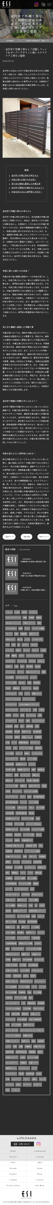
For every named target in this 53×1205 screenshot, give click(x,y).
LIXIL (15, 748)
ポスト (21, 721)
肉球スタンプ (34, 634)
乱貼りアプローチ (11, 981)
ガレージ (9, 634)
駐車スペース (26, 732)
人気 (23, 1003)
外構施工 (23, 1063)
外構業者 (38, 737)
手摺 (33, 916)
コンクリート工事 (11, 786)
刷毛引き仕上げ (34, 786)
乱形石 (26, 976)
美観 (20, 1046)
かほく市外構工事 (35, 1019)
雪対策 (21, 1074)
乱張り (18, 650)
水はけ (21, 656)
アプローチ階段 (20, 878)
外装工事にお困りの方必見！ (24, 179)
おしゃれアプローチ (12, 1003)
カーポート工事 (29, 835)
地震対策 (9, 851)
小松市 (41, 710)
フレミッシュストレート (34, 656)
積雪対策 (25, 1014)
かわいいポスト (38, 1008)
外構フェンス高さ (11, 970)
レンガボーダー (37, 639)
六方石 (42, 905)
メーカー (33, 677)
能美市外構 (9, 1052)
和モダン (9, 775)
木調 (34, 710)
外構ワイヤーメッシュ (13, 856)
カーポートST (25, 775)
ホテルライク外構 (24, 884)
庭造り (40, 1052)
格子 (30, 998)
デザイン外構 (19, 824)
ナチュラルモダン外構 (33, 949)
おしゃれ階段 (32, 878)
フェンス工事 (10, 807)
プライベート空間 (20, 998)
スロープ (41, 916)
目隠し (18, 1084)
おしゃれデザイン (11, 1063)
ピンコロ (16, 862)
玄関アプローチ (39, 1046)
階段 (43, 672)
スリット (41, 932)
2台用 (44, 786)
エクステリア (16, 1079)
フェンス (9, 612)
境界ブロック (22, 900)
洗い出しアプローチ (12, 894)
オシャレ (26, 650)
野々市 (17, 732)
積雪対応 (16, 688)
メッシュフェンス (38, 721)
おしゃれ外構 (25, 829)
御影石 (8, 862)
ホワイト (20, 672)
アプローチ (37, 1084)
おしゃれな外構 (11, 992)
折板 (29, 797)
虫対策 (8, 911)
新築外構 (29, 726)
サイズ (27, 694)
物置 (24, 618)
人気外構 (9, 824)
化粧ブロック (10, 900)
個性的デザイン (11, 1068)
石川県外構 (37, 732)
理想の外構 (9, 764)
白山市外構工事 (11, 884)
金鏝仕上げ (41, 867)
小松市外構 (35, 938)
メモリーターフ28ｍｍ (13, 1036)
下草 (20, 694)
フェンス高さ (25, 970)
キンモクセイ (10, 661)
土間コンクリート (29, 623)
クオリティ (32, 856)
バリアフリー (10, 916)
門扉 (15, 1046)
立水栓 (43, 650)
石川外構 (23, 965)
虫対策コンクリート (20, 911)
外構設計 (28, 1046)
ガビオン (25, 645)
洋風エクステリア (11, 1057)
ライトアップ (10, 1019)
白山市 (38, 666)
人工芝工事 (26, 1008)
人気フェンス (22, 807)
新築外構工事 (23, 742)
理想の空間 (15, 1014)
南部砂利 (41, 770)
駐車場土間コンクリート (37, 911)
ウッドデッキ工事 (37, 829)
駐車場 (31, 618)
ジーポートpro (37, 753)
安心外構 (22, 922)
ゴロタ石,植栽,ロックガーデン (29, 704)
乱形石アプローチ (26, 981)
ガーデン (9, 889)
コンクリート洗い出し (33, 824)
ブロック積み (10, 932)
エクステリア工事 (27, 818)
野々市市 (29, 666)
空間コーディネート (12, 1041)
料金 (37, 726)
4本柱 (8, 791)
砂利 (7, 1090)
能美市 (8, 715)
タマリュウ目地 (11, 683)
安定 (24, 856)
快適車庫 (41, 1041)
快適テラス (25, 1041)
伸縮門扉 (23, 634)
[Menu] (49, 4)
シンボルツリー (11, 721)
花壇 (7, 656)
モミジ (23, 873)
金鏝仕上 (23, 786)
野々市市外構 (32, 922)
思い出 (20, 639)
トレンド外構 (33, 802)
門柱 (13, 645)
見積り (34, 1079)
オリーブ (19, 753)
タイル (27, 628)
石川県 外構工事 (32, 780)
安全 (7, 1025)
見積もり (9, 666)
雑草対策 (9, 835)
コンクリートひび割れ (13, 1008)
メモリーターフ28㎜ (26, 748)
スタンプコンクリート (13, 618)
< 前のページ (9, 537)
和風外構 (9, 867)
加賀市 (17, 737)
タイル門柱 (9, 753)
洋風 (29, 992)
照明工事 (38, 873)
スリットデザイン (23, 938)
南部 (33, 770)
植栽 (39, 623)
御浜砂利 (38, 748)
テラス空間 (37, 992)
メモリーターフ (25, 710)
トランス (32, 764)
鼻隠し (27, 753)
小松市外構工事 (11, 943)
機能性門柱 (31, 1003)
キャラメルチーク (11, 759)
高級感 (36, 884)
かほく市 (9, 737)
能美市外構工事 (21, 1052)
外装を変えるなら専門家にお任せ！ (26, 191)
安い (22, 726)
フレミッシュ (10, 672)
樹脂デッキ (25, 954)
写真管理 (42, 856)
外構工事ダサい (27, 840)
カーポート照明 (24, 987)
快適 (22, 715)
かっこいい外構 (33, 1057)
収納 (39, 715)
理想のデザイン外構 (25, 943)
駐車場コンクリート (12, 818)
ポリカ (23, 797)
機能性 (14, 656)
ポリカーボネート (11, 797)
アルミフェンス (37, 970)
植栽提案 (32, 1052)
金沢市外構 (9, 813)
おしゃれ (42, 1079)
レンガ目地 (18, 867)
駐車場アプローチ (11, 829)
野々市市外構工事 (11, 802)
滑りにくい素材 (11, 922)
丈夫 (32, 889)
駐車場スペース (21, 764)
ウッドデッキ (22, 661)
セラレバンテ (19, 780)
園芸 (7, 949)
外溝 (7, 742)
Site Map (40, 1185)
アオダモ (38, 943)
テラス (16, 715)
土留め (23, 1057)
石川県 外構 (10, 770)
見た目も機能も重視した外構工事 (25, 183)
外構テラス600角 (11, 965)
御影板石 (15, 873)
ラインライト (17, 791)
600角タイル (36, 954)
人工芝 (17, 612)
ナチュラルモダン (17, 949)
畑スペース (25, 927)
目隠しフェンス (27, 737)
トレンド (23, 802)
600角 (8, 960)
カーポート (27, 1084)
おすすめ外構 (27, 960)
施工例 (36, 688)
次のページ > (43, 537)
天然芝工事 (17, 976)
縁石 (7, 873)
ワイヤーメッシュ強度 (32, 851)
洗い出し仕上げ (37, 894)
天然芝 (8, 976)
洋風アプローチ (29, 1025)
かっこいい (9, 1084)
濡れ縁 (23, 759)
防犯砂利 (18, 835)
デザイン (26, 1079)
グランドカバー (40, 981)
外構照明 (9, 878)
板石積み (20, 932)
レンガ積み (35, 927)
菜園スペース (10, 927)
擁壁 (20, 628)
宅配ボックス (22, 905)
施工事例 (9, 732)
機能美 (39, 618)
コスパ (8, 1046)
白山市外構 (37, 862)
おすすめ (32, 661)
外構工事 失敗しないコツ (14, 846)
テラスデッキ (39, 960)
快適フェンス (35, 1014)
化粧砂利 (9, 998)
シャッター (9, 650)
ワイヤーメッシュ (28, 699)
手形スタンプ (10, 639)
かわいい (35, 650)
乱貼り (33, 976)
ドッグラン (33, 612)
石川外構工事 (33, 965)
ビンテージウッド (11, 710)
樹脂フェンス (36, 694)
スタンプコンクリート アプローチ (32, 1030)
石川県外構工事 (39, 797)
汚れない (41, 661)
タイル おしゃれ (11, 1030)
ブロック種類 (33, 900)
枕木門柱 (36, 683)
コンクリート (26, 688)
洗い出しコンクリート (13, 623)
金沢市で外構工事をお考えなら (24, 175)
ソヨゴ (30, 873)
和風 (29, 683)
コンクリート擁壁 (38, 628)
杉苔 (30, 905)
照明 (16, 634)
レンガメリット (30, 867)
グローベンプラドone (13, 699)
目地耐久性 (18, 851)
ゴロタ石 (34, 645)
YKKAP (8, 688)
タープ (14, 742)
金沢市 (24, 612)
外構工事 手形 (31, 846)
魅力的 (31, 813)
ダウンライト (35, 742)
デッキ (34, 1068)
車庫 (33, 1041)
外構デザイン (30, 932)
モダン (31, 807)
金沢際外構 (30, 1074)
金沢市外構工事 (21, 813)
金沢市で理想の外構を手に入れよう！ (27, 187)
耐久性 (39, 835)
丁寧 (16, 666)
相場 (16, 775)
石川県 (39, 1074)
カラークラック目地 (30, 791)
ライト (34, 987)
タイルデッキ (31, 715)
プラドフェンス (11, 694)
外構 (7, 1079)
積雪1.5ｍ (9, 780)
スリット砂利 (10, 938)
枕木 (7, 645)
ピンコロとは (26, 862)
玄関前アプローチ (23, 770)
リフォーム (15, 1090)
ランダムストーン (22, 677)
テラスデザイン (11, 1074)
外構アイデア (33, 1063)
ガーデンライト (24, 1068)
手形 (40, 846)
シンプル (42, 987)
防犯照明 (41, 1003)
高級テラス (16, 960)
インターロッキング (21, 889)
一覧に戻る (26, 537)
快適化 (17, 840)
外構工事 (9, 726)
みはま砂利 (25, 894)
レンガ (27, 639)
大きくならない (11, 628)
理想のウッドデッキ (12, 954)
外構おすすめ (27, 1036)
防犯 (27, 721)
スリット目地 (32, 759)
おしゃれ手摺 (16, 1025)
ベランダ (9, 840)
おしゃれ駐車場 (11, 987)
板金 (16, 726)
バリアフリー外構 (23, 916)
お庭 (37, 818)
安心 (22, 666)
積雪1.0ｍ (36, 775)
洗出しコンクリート (32, 672)
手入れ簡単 (9, 677)
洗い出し (22, 683)
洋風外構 (22, 992)
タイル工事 (40, 807)
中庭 (7, 1014)
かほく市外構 (22, 1019)
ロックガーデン (11, 704)
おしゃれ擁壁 (10, 905)
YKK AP (8, 748)
